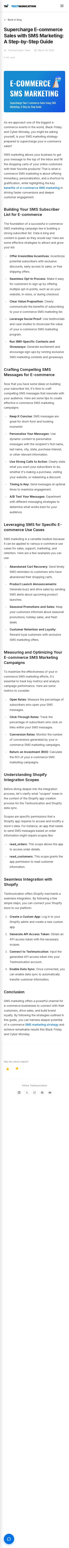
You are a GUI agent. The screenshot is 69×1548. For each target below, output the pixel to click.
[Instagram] (34, 1093)
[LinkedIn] (19, 1093)
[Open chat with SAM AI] (9, 1539)
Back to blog (15, 19)
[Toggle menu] (62, 6)
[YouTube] (50, 1093)
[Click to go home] (20, 5)
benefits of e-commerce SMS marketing (32, 187)
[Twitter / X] (27, 1093)
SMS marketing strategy (41, 1024)
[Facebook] (42, 1093)
